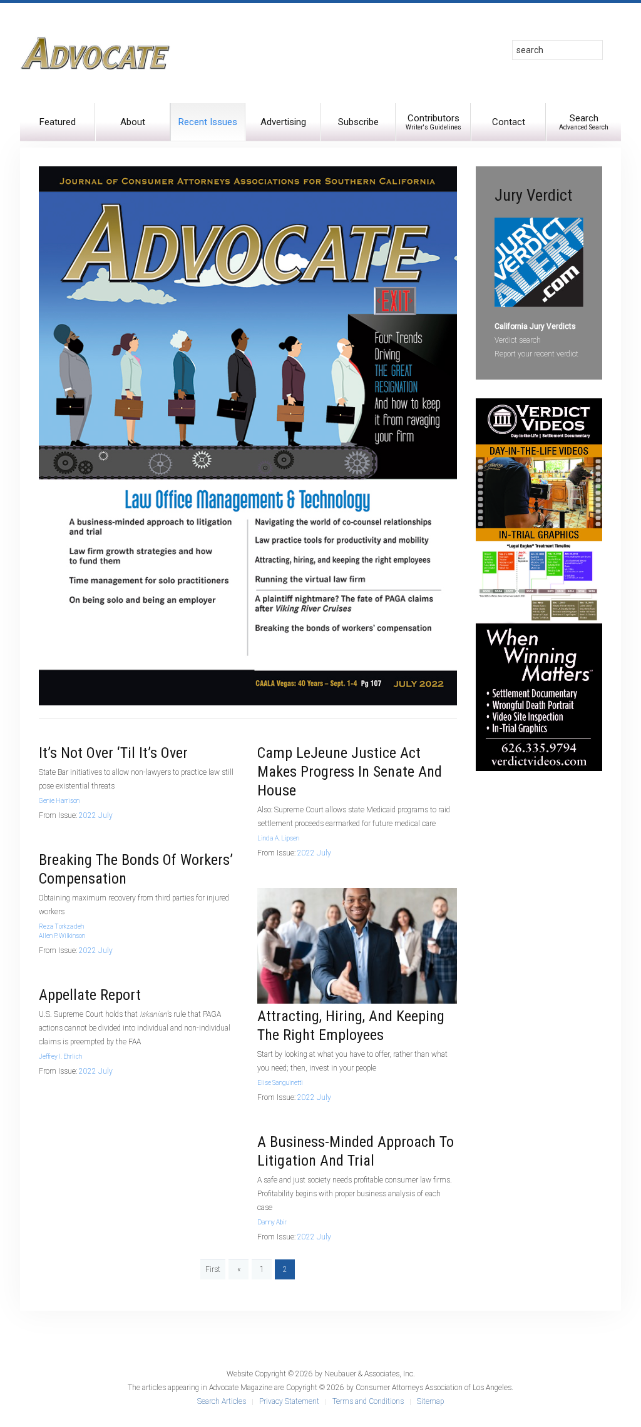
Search (583, 122)
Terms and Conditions (368, 1401)
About (132, 122)
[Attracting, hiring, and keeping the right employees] (357, 945)
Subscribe (358, 122)
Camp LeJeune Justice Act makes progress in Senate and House (349, 771)
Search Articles (221, 1401)
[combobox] (557, 50)
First (212, 1269)
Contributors (433, 122)
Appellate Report (90, 995)
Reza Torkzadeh (61, 926)
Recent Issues (207, 122)
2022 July (96, 815)
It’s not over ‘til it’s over (113, 753)
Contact (508, 122)
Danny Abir (272, 1222)
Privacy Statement (289, 1401)
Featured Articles (57, 128)
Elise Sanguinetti (280, 1082)
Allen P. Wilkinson (62, 935)
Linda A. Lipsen (278, 838)
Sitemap (430, 1401)
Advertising (283, 122)
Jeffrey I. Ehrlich (60, 1056)
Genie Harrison (59, 800)
